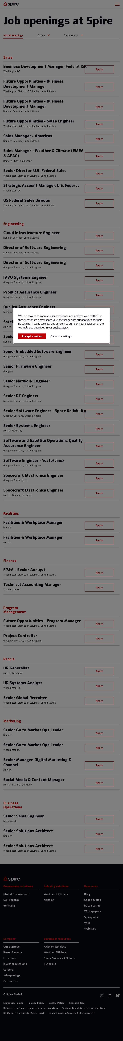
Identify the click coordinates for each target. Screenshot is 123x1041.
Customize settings (61, 336)
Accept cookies (32, 336)
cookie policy (60, 327)
